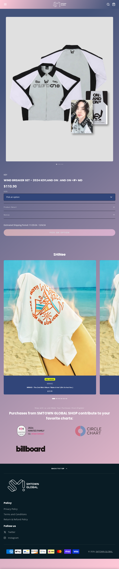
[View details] (23, 486)
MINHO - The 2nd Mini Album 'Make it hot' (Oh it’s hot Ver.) (50, 327)
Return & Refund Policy (16, 519)
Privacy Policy (11, 509)
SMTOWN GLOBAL (104, 551)
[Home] (59, 4)
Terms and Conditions (15, 514)
